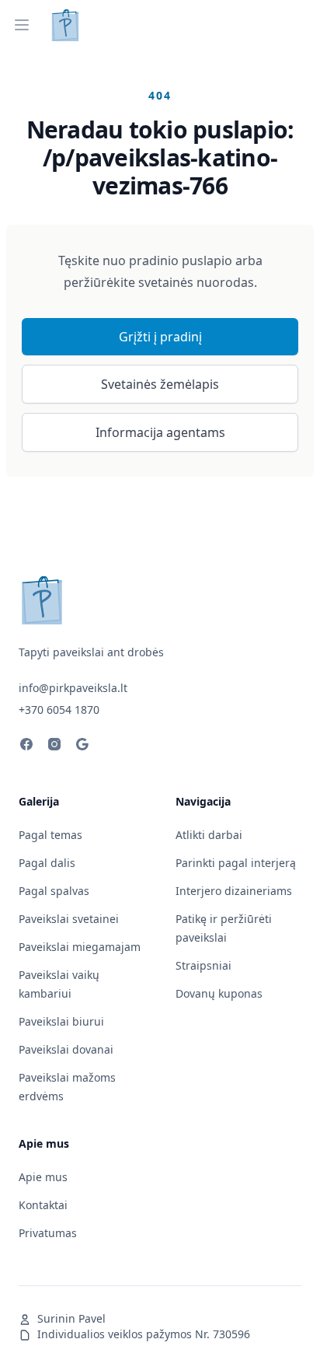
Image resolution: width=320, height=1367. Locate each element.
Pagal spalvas (54, 890)
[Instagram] (54, 746)
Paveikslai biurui (61, 1021)
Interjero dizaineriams (234, 890)
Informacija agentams (160, 432)
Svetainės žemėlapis (160, 384)
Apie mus (43, 1176)
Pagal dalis (47, 862)
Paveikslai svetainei (69, 918)
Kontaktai (43, 1204)
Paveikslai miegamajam (80, 946)
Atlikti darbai (209, 834)
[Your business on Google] (82, 746)
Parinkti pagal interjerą (236, 862)
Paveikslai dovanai (66, 1049)
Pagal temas (50, 834)
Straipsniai (203, 965)
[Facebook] (26, 746)
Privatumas (48, 1232)
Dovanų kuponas (219, 993)
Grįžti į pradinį (160, 336)
